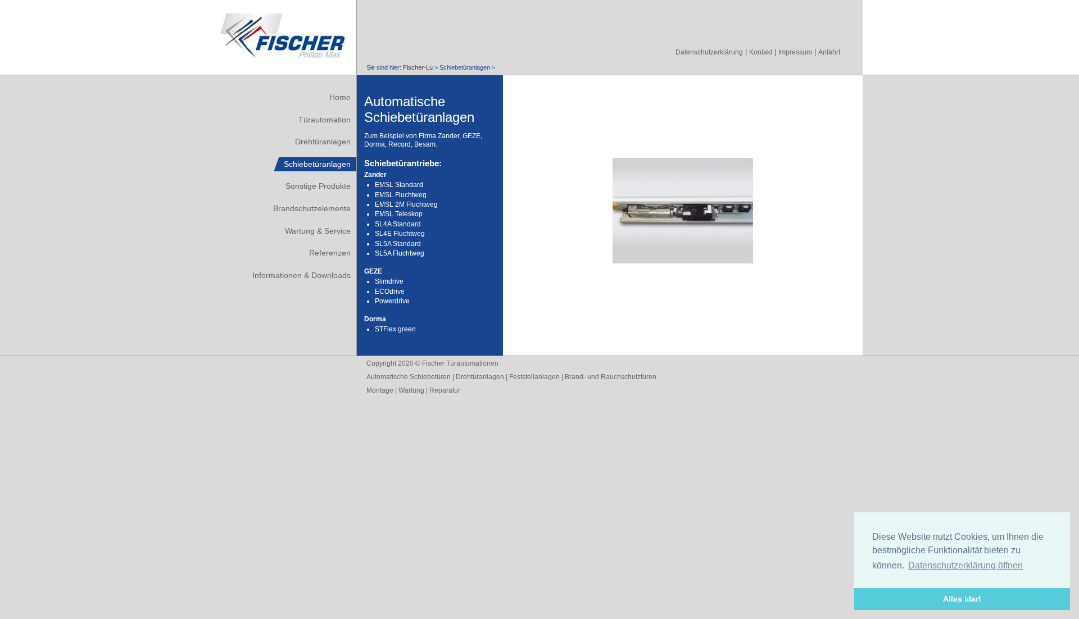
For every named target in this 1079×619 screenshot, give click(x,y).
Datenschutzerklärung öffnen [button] (965, 565)
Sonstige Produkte (318, 185)
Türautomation (324, 119)
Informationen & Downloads (301, 275)
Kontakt (760, 52)
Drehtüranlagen (323, 141)
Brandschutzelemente (312, 208)
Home (340, 97)
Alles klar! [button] (962, 598)
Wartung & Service (318, 230)
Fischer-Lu (418, 67)
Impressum (795, 52)
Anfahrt (829, 52)
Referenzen (330, 252)
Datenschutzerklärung (709, 52)
